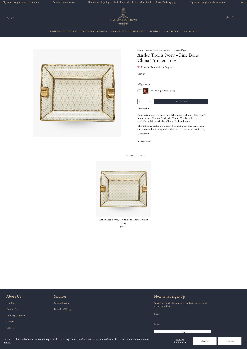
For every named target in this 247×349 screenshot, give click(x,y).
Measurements (144, 141)
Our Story (11, 303)
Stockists (10, 321)
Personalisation (62, 303)
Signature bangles (12, 2)
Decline (230, 341)
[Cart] (239, 17)
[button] (233, 17)
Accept (205, 341)
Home (140, 50)
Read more (143, 134)
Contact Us (12, 309)
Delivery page (169, 2)
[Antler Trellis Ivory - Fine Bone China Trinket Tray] (123, 189)
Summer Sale (59, 2)
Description (143, 108)
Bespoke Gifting (62, 309)
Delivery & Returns (16, 315)
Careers (10, 327)
